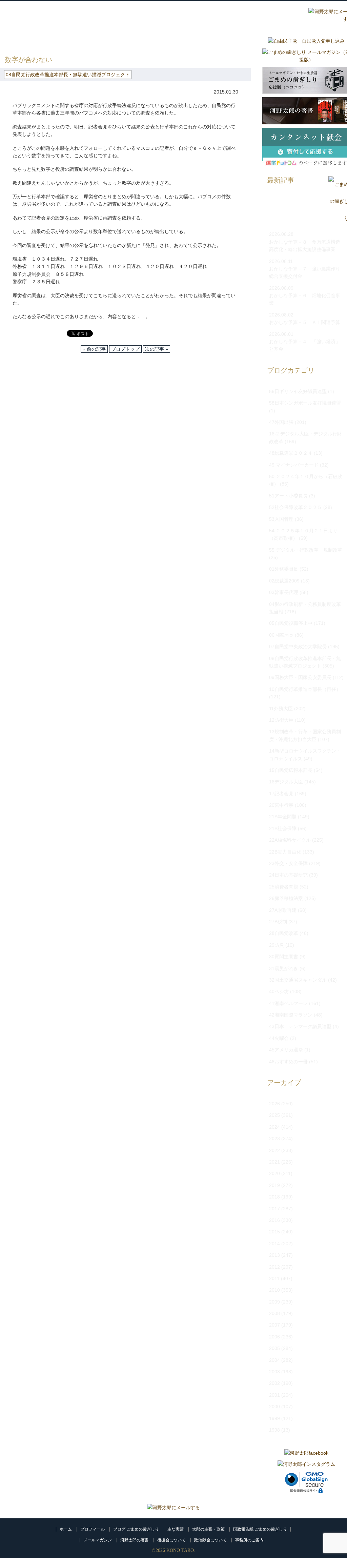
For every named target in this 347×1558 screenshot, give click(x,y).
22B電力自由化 (285, 852)
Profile (164, 16)
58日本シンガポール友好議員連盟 (305, 403)
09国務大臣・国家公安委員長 (300, 677)
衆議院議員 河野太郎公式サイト (43, 12)
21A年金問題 (283, 816)
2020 (274, 1173)
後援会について (171, 1540)
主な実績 (175, 1529)
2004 (274, 1360)
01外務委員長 (283, 569)
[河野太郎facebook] (306, 1453)
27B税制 (278, 921)
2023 (274, 1138)
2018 (274, 1197)
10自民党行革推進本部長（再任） (305, 689)
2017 (274, 1208)
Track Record (205, 16)
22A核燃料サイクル (290, 840)
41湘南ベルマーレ (288, 1003)
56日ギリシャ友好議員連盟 (298, 391)
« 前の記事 (94, 349)
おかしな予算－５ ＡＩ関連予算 (304, 322)
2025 (274, 1115)
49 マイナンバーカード (294, 465)
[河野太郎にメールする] (173, 1507)
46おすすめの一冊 (288, 1061)
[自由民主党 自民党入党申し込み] (306, 41)
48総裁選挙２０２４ (290, 453)
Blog (246, 16)
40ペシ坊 (279, 991)
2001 (274, 1395)
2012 (274, 1267)
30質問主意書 (283, 956)
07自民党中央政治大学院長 (298, 646)
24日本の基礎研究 (288, 875)
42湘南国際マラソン (290, 1015)
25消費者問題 (283, 886)
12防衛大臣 (281, 720)
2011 (274, 1278)
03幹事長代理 (283, 592)
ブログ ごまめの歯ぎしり (136, 1529)
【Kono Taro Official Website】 (31, 23)
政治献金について (210, 1540)
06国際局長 (281, 635)
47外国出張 (281, 422)
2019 (274, 1185)
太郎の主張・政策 (208, 1529)
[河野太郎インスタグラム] (306, 1464)
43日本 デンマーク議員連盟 (300, 1026)
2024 (274, 1127)
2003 (274, 1371)
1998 (274, 1430)
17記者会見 (281, 793)
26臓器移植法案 (286, 898)
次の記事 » (156, 349)
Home (124, 16)
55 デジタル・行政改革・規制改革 (305, 550)
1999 (274, 1418)
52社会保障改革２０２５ (295, 507)
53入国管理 (281, 519)
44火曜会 (279, 1038)
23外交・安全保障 (288, 863)
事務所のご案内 (249, 1540)
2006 (274, 1336)
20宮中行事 (281, 805)
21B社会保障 (283, 828)
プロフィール (92, 1529)
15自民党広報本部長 (290, 770)
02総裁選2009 (284, 580)
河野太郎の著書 (134, 1540)
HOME (7, 40)
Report (287, 16)
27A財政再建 (283, 910)
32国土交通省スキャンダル (298, 980)
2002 (274, 1383)
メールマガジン (97, 1540)
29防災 (276, 945)
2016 (274, 1220)
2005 (274, 1348)
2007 (274, 1325)
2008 (274, 1313)
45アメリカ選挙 (286, 1049)
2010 (274, 1290)
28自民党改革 (283, 933)
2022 (274, 1150)
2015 (274, 1231)
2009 (274, 1302)
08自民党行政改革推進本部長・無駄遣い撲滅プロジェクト (133, 40)
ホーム (66, 1529)
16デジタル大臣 (286, 781)
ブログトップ (125, 349)
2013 (274, 1255)
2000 (274, 1406)
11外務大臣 (281, 708)
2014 (274, 1243)
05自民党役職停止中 (290, 623)
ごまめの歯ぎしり (42, 40)
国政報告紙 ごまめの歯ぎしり (260, 1529)
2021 (274, 1162)
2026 (274, 1103)
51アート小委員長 (288, 495)
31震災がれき (283, 968)
